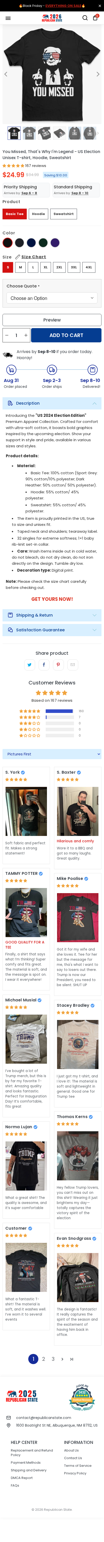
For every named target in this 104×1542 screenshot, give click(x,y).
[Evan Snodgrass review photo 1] (78, 1277)
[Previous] (6, 74)
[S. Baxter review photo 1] (78, 811)
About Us (71, 1450)
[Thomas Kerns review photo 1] (78, 1156)
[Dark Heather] (19, 243)
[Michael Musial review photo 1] (26, 1039)
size (24, 257)
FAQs (15, 1485)
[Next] (98, 74)
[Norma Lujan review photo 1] (26, 1166)
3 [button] (53, 1359)
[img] (16, 779)
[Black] (7, 243)
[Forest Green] (43, 243)
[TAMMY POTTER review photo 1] (26, 912)
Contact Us (73, 1458)
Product (11, 202)
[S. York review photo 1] (26, 811)
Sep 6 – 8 (29, 193)
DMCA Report (22, 1477)
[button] (13, 165)
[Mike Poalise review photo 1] (78, 917)
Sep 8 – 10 (79, 193)
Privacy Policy (75, 1473)
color (9, 233)
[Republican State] (52, 17)
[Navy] (31, 243)
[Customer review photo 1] (26, 1267)
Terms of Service (78, 1465)
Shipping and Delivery (28, 1470)
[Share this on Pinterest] (58, 664)
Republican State (58, 1509)
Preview (52, 320)
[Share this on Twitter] (29, 664)
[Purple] (55, 243)
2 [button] (43, 1359)
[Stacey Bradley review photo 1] (78, 1044)
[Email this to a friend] (72, 664)
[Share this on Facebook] (44, 664)
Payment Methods (26, 1462)
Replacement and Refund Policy (32, 1452)
